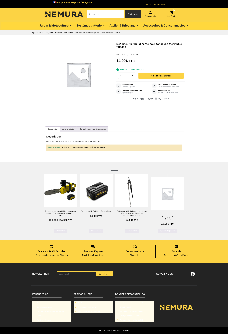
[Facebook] (193, 274)
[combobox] (105, 14)
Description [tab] (53, 129)
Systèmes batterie (89, 25)
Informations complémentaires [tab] (92, 129)
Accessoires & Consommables (164, 25)
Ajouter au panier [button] (167, 231)
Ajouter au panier (161, 75)
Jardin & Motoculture (54, 25)
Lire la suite (60, 231)
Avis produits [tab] (68, 129)
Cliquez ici (135, 255)
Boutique (58, 33)
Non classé (68, 33)
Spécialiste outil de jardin (42, 33)
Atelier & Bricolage (122, 25)
